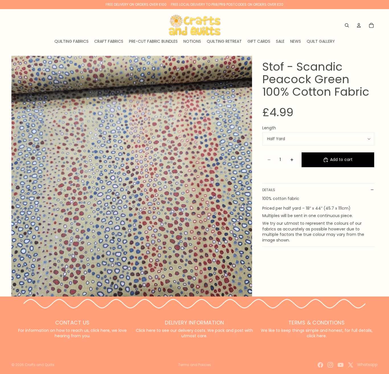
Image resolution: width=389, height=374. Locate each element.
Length (269, 128)
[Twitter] (350, 364)
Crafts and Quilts (39, 364)
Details (268, 189)
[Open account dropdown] (359, 25)
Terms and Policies (194, 364)
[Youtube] (340, 364)
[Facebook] (320, 364)
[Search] (347, 25)
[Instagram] (330, 364)
